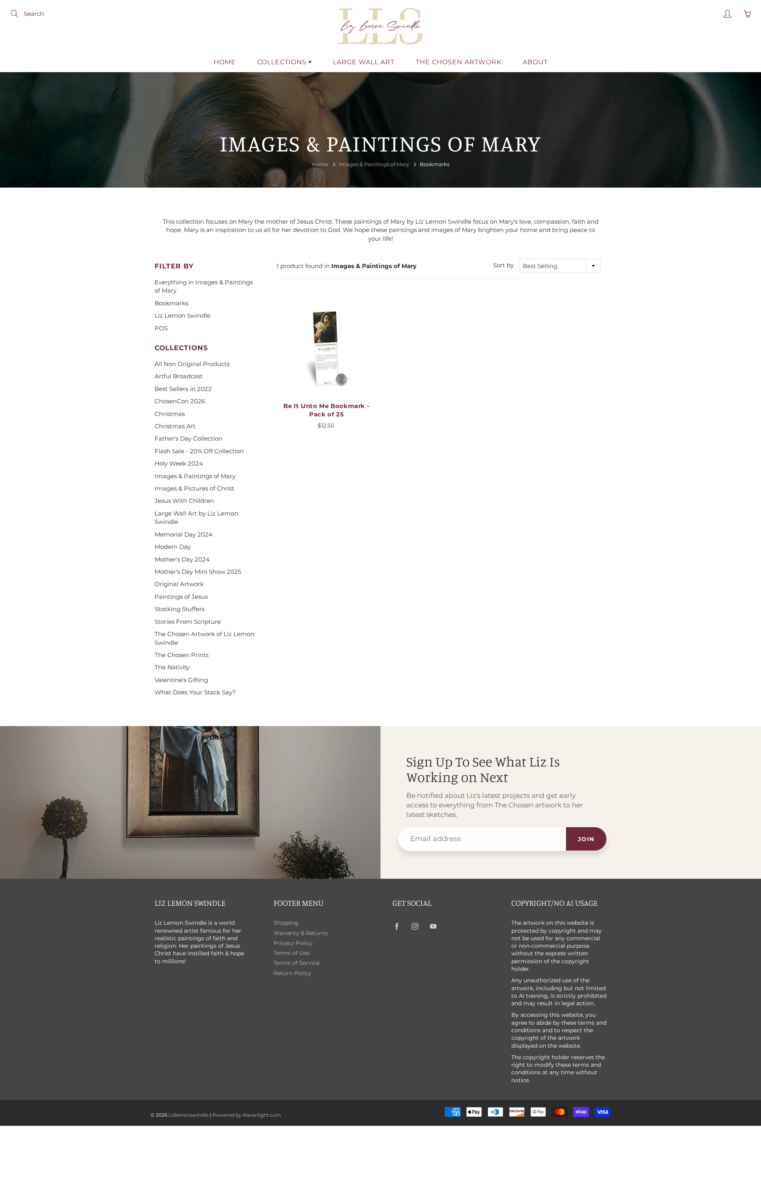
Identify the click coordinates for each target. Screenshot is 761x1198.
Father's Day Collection (188, 438)
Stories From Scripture (188, 621)
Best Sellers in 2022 (183, 389)
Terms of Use (291, 953)
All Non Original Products (192, 364)
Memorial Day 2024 (183, 534)
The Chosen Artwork (458, 62)
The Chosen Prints (181, 655)
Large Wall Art (363, 62)
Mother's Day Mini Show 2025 (198, 571)
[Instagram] (415, 926)
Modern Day (173, 546)
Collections (282, 62)
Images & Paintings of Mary (374, 164)
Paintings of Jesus (181, 596)
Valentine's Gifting (181, 680)
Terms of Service (296, 963)
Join (586, 839)
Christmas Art (175, 426)
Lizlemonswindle (188, 1115)
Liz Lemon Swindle (182, 315)
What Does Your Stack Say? (195, 692)
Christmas (170, 414)
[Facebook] (396, 926)
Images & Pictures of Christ (194, 488)
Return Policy (292, 973)
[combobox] (559, 266)
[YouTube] (433, 926)
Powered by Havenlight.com (246, 1115)
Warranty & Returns (300, 933)
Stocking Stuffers (180, 609)
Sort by (503, 265)
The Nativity (172, 667)
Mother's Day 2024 (182, 559)
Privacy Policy (293, 943)
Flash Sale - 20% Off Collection (199, 451)
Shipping (285, 923)
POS (161, 328)
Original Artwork (179, 584)
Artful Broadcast (179, 376)
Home (225, 62)
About (535, 62)
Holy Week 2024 (179, 463)
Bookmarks (171, 303)
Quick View (326, 348)
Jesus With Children (184, 500)
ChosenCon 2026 (180, 401)
